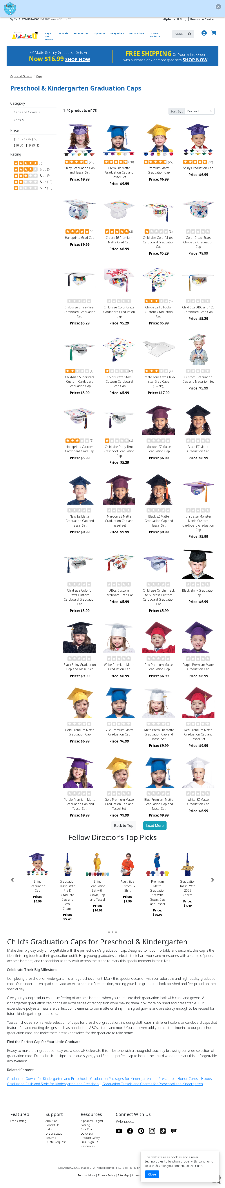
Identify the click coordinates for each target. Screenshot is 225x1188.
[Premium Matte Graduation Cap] (158, 140)
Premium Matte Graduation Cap (159, 170)
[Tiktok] (163, 1131)
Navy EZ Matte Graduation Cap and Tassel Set (79, 520)
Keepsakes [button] (117, 33)
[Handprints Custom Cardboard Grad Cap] (79, 418)
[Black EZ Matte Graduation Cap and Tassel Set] (158, 488)
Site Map (123, 1175)
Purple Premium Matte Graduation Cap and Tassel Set (79, 804)
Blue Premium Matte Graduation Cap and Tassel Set (158, 804)
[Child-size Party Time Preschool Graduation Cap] (119, 418)
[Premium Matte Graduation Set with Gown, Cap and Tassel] (157, 864)
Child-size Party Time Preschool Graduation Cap (119, 451)
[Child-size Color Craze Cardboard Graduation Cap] (119, 279)
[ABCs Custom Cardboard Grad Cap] (119, 562)
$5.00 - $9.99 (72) (25, 139)
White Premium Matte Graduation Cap (119, 667)
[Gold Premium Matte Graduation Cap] (79, 702)
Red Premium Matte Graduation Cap (159, 667)
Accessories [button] (81, 33)
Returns (50, 1138)
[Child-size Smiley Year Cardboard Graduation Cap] (79, 279)
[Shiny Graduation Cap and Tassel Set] (79, 140)
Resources (87, 1146)
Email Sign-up (89, 1142)
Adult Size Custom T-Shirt (127, 886)
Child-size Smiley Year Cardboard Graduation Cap (79, 311)
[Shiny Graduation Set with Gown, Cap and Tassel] (97, 864)
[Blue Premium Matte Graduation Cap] (119, 702)
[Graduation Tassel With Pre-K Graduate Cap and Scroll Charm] (67, 864)
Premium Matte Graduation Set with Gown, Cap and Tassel (157, 892)
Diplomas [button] (99, 33)
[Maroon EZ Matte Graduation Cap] (158, 418)
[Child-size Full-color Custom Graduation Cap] (158, 279)
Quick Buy (87, 1133)
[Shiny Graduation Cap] (198, 140)
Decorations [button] (136, 33)
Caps (39, 76)
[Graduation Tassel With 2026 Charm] (187, 864)
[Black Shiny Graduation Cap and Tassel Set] (79, 636)
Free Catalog (18, 1121)
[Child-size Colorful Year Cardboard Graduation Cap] (158, 209)
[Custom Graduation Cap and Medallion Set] (198, 349)
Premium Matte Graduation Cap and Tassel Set (119, 172)
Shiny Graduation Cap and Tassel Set (79, 170)
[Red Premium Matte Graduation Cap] (158, 636)
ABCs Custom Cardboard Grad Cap (119, 592)
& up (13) (45, 188)
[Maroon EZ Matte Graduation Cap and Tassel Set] (119, 488)
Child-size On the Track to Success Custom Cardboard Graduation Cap (159, 597)
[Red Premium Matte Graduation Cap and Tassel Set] (198, 702)
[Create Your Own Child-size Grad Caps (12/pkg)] (158, 349)
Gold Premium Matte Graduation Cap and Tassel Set (119, 804)
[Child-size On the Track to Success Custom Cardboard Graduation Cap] (158, 562)
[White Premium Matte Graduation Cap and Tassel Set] (158, 702)
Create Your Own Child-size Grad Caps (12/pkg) (159, 381)
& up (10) (45, 182)
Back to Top (123, 825)
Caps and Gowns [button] (49, 36)
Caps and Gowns (21, 76)
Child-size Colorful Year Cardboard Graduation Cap (159, 242)
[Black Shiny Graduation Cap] (198, 562)
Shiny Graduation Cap (198, 168)
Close (152, 1174)
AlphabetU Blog (175, 19)
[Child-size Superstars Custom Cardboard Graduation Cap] (79, 349)
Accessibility (139, 1175)
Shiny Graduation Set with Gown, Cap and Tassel (97, 890)
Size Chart (87, 1129)
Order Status (53, 1133)
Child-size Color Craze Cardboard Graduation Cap (119, 311)
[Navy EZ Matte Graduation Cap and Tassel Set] (79, 488)
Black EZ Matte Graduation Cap (198, 449)
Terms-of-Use (86, 1175)
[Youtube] (119, 1131)
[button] (12, 880)
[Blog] (174, 1131)
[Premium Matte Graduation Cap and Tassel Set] (119, 140)
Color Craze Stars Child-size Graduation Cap (198, 242)
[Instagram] (152, 1131)
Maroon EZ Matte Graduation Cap (159, 449)
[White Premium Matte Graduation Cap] (119, 636)
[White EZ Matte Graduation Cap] (198, 771)
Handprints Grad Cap (79, 237)
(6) (40, 163)
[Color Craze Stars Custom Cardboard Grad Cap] (119, 349)
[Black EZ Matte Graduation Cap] (198, 418)
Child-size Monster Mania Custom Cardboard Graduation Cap (198, 523)
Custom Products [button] (155, 35)
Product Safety (90, 1138)
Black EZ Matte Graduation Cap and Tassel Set (159, 520)
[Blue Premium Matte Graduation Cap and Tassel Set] (158, 771)
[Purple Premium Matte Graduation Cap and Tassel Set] (79, 771)
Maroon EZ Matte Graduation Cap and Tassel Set (119, 520)
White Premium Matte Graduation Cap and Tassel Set (158, 734)
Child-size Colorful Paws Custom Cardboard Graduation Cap (79, 597)
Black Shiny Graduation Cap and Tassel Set (80, 667)
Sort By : (177, 111)
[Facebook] (130, 1131)
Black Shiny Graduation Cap (198, 592)
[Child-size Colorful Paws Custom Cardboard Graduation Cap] (79, 562)
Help (48, 1129)
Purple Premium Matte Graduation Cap (198, 667)
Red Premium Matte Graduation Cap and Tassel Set (198, 734)
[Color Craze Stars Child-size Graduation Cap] (198, 209)
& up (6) (44, 169)
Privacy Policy (106, 1175)
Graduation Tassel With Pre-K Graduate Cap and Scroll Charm (67, 894)
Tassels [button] (64, 33)
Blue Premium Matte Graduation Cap (119, 732)
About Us (51, 1121)
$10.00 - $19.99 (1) (26, 145)
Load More (155, 825)
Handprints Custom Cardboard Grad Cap (79, 449)
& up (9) (44, 176)
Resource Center (202, 19)
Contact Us (52, 1125)
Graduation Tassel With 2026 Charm (188, 888)
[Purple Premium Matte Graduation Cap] (198, 636)
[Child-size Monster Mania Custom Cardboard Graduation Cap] (198, 488)
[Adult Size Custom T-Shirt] (127, 864)
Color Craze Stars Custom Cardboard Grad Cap (119, 381)
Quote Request (55, 1142)
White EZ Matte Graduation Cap (198, 801)
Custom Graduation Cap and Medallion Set (198, 379)
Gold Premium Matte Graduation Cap (79, 732)
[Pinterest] (141, 1131)
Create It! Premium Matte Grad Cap (119, 239)
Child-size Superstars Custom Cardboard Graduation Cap (79, 381)
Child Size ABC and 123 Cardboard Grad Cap (198, 309)
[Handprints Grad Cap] (79, 209)
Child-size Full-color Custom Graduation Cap (159, 311)
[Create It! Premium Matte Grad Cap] (119, 209)
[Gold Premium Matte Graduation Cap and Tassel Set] (119, 771)
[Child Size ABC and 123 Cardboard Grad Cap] (198, 279)
